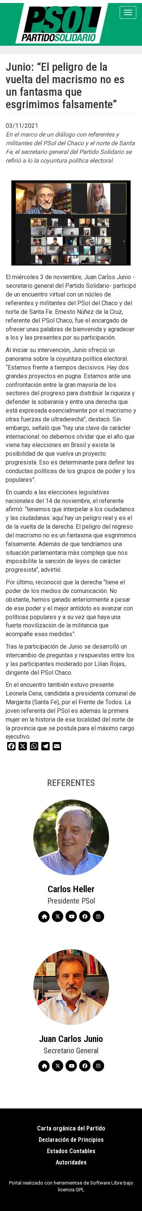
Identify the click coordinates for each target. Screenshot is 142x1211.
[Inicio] (63, 23)
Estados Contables (71, 1151)
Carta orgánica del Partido (71, 1128)
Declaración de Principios (71, 1139)
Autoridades (71, 1162)
